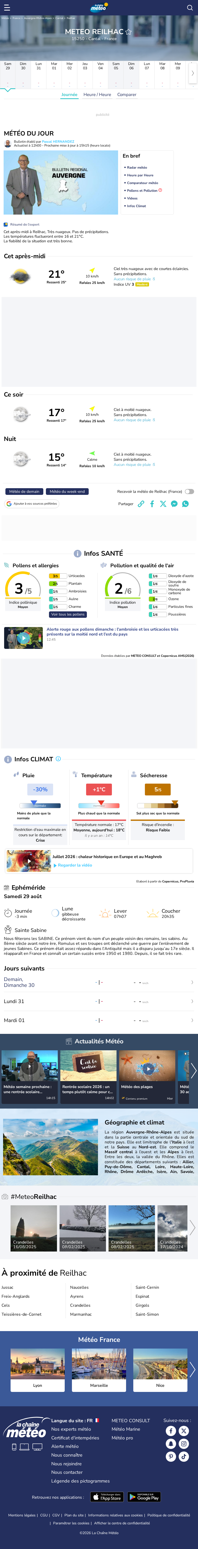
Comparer (126, 95)
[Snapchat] (171, 1444)
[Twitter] (184, 1431)
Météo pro (122, 1438)
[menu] (8, 8)
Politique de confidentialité (168, 1515)
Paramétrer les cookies (71, 1523)
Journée (69, 95)
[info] (58, 759)
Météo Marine (126, 1429)
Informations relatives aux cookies (115, 1515)
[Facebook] (171, 1431)
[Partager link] (141, 504)
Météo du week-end (67, 491)
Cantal (59, 18)
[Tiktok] (184, 1456)
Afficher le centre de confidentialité (122, 1523)
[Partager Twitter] (163, 504)
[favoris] (128, 31)
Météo (5, 18)
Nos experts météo (71, 1429)
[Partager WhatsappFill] (185, 504)
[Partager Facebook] (152, 504)
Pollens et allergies (36, 565)
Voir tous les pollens (68, 614)
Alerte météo (65, 1446)
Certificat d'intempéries (75, 1438)
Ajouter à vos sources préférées (35, 504)
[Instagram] (184, 1444)
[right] (193, 73)
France (16, 18)
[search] (190, 8)
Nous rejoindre (66, 1464)
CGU (44, 1515)
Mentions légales (22, 1515)
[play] (23, 638)
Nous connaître (66, 1455)
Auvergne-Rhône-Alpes (38, 18)
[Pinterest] (171, 1456)
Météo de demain (24, 491)
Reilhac (71, 18)
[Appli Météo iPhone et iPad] (107, 1497)
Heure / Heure (97, 95)
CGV (56, 1515)
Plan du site (74, 1515)
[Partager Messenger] (174, 504)
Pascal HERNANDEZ (58, 141)
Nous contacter (66, 1472)
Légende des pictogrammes (80, 1481)
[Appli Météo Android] (144, 1497)
